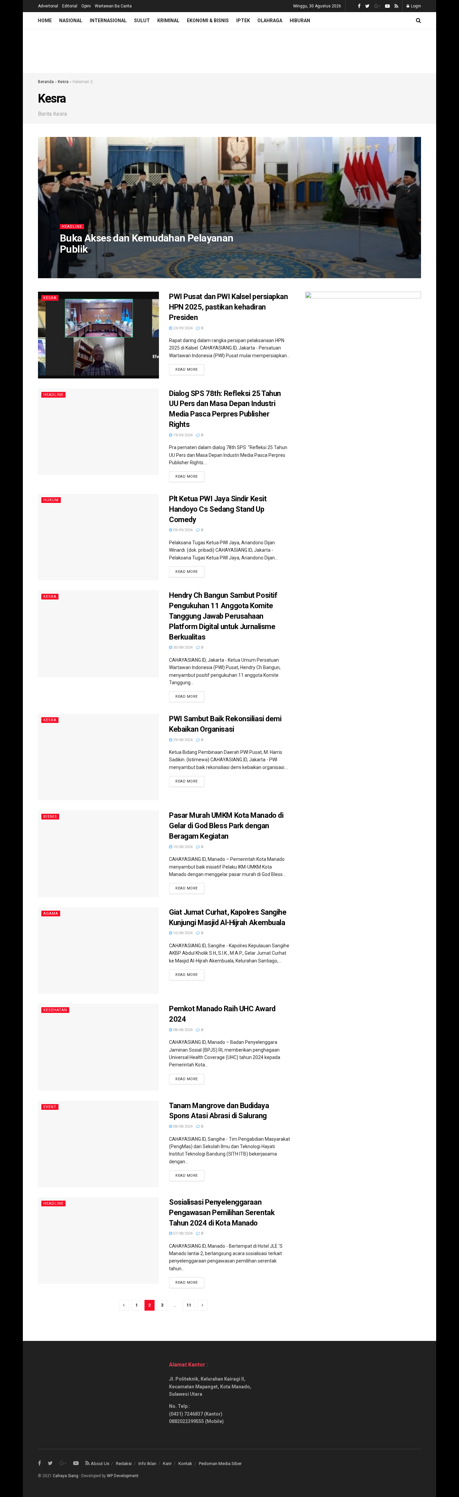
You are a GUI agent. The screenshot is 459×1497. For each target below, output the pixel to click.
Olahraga (269, 20)
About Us (100, 1463)
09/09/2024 (182, 530)
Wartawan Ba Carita (113, 6)
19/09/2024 (182, 435)
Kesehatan (55, 1010)
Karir (167, 1463)
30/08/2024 (182, 647)
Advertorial (48, 6)
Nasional (70, 20)
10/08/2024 (182, 847)
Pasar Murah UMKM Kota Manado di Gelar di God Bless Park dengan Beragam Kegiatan (226, 825)
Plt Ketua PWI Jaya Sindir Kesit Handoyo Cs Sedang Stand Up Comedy (217, 509)
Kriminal (168, 20)
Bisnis (50, 816)
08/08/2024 (182, 1030)
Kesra (63, 81)
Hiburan (300, 20)
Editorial (69, 6)
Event (49, 1107)
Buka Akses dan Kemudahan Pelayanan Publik (147, 243)
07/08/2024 (182, 1233)
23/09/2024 (182, 328)
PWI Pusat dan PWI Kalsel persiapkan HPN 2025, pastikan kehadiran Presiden (228, 307)
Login (415, 6)
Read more (186, 369)
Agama (50, 913)
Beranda (46, 81)
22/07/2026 (73, 262)
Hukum (51, 500)
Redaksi (124, 1463)
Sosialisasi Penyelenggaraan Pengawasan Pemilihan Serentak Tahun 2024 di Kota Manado (222, 1212)
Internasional (108, 20)
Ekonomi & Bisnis (208, 20)
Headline (72, 226)
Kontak (185, 1463)
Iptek (243, 20)
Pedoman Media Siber (220, 1463)
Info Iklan (147, 1463)
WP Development (122, 1475)
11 (188, 1305)
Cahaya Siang (65, 1475)
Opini (86, 6)
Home (45, 20)
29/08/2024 (182, 740)
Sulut (142, 20)
